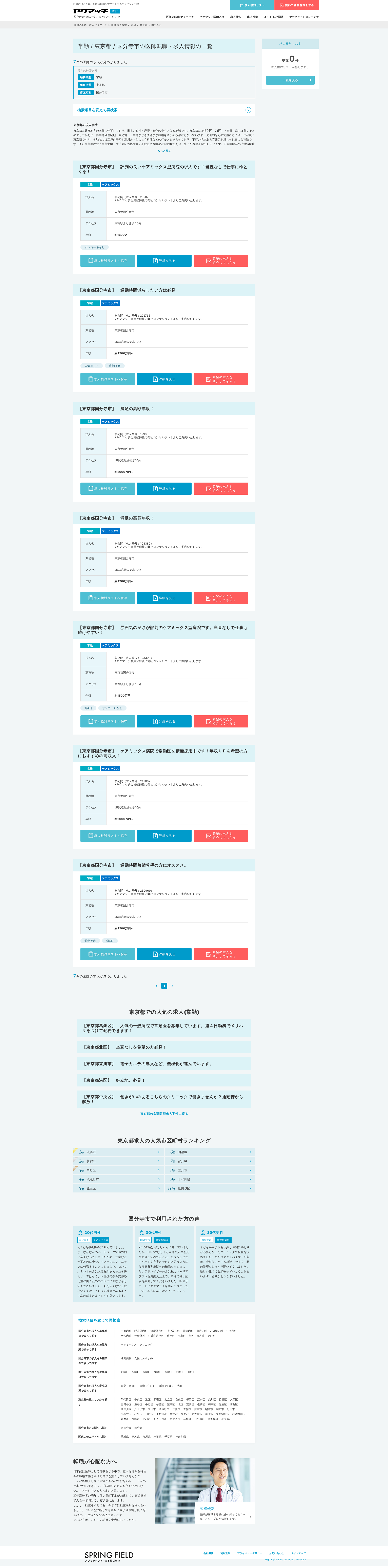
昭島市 (209, 1409)
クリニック (146, 1344)
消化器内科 (173, 1330)
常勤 (133, 24)
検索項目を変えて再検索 (99, 1320)
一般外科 (139, 1335)
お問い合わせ (276, 1553)
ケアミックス (129, 1344)
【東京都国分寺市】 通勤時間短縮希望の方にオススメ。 (133, 865)
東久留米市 (222, 1414)
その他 (211, 1335)
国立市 (174, 1414)
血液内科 (201, 1330)
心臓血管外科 (156, 1335)
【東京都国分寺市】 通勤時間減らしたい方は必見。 (129, 290)
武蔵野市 (164, 1409)
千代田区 (126, 1399)
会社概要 (208, 1553)
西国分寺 (126, 1427)
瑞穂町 (187, 1418)
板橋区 (201, 1404)
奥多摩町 (213, 1418)
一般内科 (126, 1330)
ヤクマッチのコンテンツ (304, 16)
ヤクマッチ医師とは (212, 16)
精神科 (171, 1335)
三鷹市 (176, 1409)
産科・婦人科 (196, 1335)
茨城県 (125, 1436)
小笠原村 (226, 1418)
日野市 (149, 1414)
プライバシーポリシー (249, 1553)
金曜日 (168, 1372)
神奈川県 (180, 1436)
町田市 (231, 1409)
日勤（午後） (166, 1385)
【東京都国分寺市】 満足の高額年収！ (116, 408)
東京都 (143, 24)
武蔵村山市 (238, 1414)
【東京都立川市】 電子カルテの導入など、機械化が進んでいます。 (148, 1063)
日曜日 (190, 1372)
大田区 (234, 1399)
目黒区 (223, 1399)
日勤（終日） (129, 1385)
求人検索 (235, 16)
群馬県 (147, 1436)
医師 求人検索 (119, 24)
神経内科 (188, 1330)
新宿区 (157, 1399)
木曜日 (157, 1372)
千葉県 (168, 1436)
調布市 (220, 1409)
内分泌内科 (216, 1330)
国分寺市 (156, 24)
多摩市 (125, 1418)
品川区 (212, 1399)
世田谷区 (126, 1404)
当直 (179, 1385)
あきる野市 (160, 1418)
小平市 (138, 1414)
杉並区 (160, 1404)
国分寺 (138, 1427)
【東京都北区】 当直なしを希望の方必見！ (124, 1047)
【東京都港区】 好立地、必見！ (114, 1080)
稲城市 (136, 1418)
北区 (180, 1404)
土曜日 (179, 1372)
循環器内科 (157, 1330)
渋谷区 (138, 1404)
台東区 (179, 1399)
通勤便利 (126, 1358)
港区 (148, 1399)
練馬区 (212, 1404)
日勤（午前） (147, 1385)
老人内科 (126, 1335)
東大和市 (197, 1414)
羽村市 (147, 1418)
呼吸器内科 (141, 1330)
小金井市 (126, 1414)
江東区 (201, 1399)
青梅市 (187, 1409)
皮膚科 (182, 1335)
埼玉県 (157, 1436)
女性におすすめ (143, 1358)
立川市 (152, 1409)
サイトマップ (298, 1553)
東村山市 (161, 1414)
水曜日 (147, 1372)
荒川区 (190, 1404)
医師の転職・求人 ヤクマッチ (90, 24)
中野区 (149, 1404)
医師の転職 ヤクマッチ (180, 16)
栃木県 (136, 1436)
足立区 (223, 1404)
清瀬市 (209, 1414)
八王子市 (139, 1409)
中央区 (138, 1399)
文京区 (168, 1399)
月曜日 (125, 1372)
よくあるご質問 (273, 16)
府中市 (198, 1409)
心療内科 (231, 1330)
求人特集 (252, 16)
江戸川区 (126, 1409)
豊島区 (171, 1404)
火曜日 (136, 1372)
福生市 (185, 1414)
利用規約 (225, 1553)
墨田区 (190, 1399)
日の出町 (199, 1418)
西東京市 (175, 1418)
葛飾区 (234, 1404)
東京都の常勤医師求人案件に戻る (164, 1114)
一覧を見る (290, 80)
